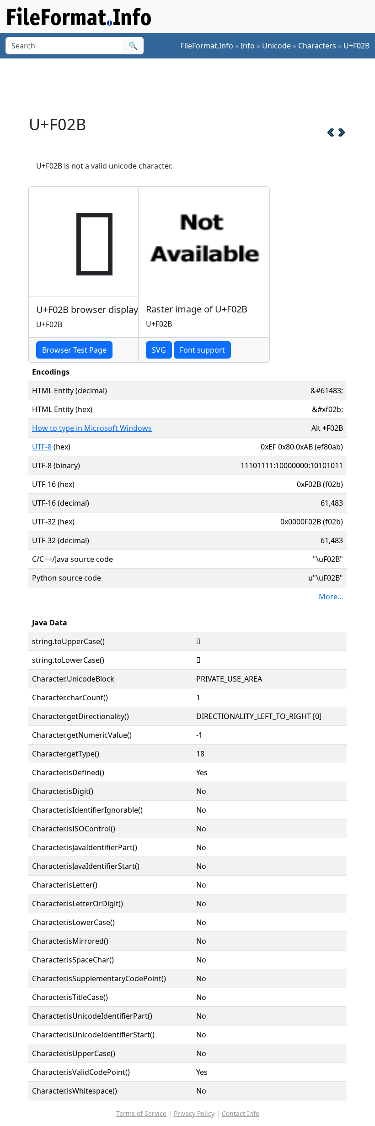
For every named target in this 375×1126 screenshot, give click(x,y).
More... (331, 597)
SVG (159, 350)
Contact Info (240, 1113)
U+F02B (356, 46)
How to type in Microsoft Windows (92, 428)
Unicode (276, 46)
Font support (202, 350)
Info (248, 46)
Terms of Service (141, 1113)
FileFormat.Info (207, 46)
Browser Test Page (74, 350)
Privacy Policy (194, 1113)
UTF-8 (42, 447)
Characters (317, 46)
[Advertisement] (194, 86)
